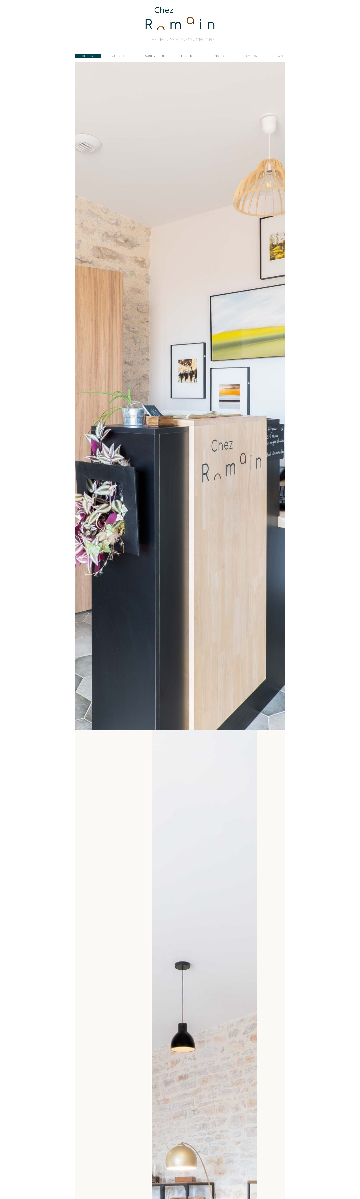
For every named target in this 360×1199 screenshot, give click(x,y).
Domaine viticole (152, 56)
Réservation (248, 56)
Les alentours (190, 56)
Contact (277, 56)
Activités (119, 56)
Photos (220, 56)
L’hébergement (87, 56)
